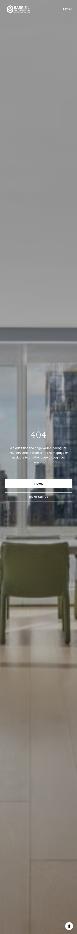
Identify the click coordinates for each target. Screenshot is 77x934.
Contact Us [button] (38, 497)
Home (38, 484)
